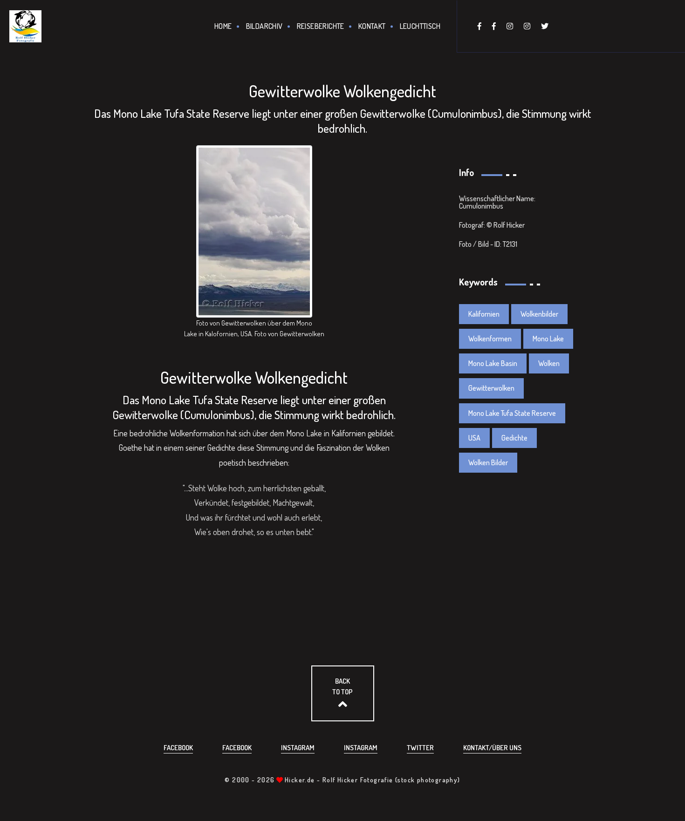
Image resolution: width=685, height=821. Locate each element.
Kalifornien (484, 314)
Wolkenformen (490, 338)
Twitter (420, 747)
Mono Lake (548, 338)
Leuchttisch (420, 26)
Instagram (298, 747)
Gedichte (514, 437)
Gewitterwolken (491, 388)
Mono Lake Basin (492, 363)
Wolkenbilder (539, 314)
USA (474, 437)
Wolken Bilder (488, 462)
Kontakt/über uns (492, 747)
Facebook (178, 747)
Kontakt (372, 26)
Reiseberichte (320, 26)
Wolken (549, 363)
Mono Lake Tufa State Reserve (512, 413)
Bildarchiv (264, 26)
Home (223, 26)
